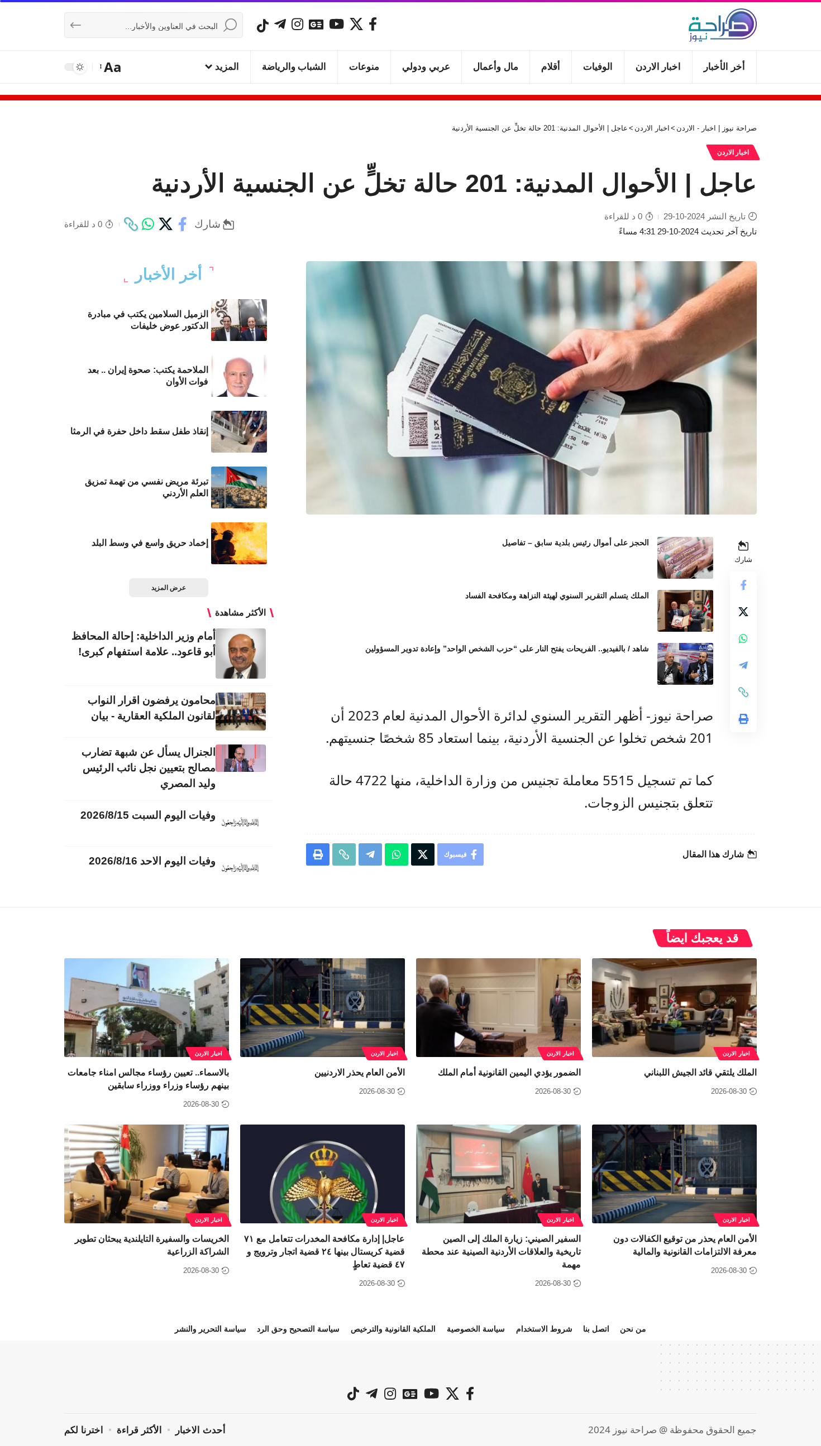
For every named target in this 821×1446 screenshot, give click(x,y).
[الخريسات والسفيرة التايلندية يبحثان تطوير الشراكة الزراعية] (146, 1174)
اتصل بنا (596, 1328)
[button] (111, 67)
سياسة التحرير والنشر (210, 1328)
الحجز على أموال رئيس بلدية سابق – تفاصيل (575, 542)
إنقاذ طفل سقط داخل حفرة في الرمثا (139, 431)
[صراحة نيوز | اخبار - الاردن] (723, 25)
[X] (356, 24)
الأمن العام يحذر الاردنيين (359, 1072)
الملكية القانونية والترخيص (393, 1328)
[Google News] (316, 24)
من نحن (633, 1328)
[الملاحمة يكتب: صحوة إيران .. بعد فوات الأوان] (239, 376)
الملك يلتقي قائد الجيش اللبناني (700, 1072)
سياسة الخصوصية (476, 1328)
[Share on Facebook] (182, 224)
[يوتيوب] (336, 24)
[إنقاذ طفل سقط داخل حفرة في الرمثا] (239, 432)
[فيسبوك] (373, 24)
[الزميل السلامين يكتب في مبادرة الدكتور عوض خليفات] (239, 320)
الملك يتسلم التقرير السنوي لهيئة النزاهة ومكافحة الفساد (557, 595)
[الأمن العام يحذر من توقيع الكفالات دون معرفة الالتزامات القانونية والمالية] (674, 1174)
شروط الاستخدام (544, 1328)
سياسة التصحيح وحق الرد (298, 1328)
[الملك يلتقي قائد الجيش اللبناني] (674, 1007)
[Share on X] (165, 224)
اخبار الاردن (733, 152)
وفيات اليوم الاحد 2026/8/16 (152, 861)
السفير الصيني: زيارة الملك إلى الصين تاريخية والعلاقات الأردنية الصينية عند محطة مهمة (501, 1251)
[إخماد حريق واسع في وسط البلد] (239, 543)
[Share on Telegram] (743, 665)
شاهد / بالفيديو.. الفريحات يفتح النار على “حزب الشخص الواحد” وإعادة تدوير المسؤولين (507, 648)
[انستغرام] (297, 24)
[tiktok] (262, 25)
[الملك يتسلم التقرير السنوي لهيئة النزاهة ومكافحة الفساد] (685, 611)
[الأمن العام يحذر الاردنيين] (322, 1007)
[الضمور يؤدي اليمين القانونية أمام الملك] (498, 1007)
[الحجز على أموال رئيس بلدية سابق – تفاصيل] (685, 558)
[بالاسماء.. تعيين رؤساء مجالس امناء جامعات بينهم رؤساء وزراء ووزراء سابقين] (146, 1007)
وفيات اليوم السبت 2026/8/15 (148, 815)
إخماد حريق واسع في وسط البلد (150, 542)
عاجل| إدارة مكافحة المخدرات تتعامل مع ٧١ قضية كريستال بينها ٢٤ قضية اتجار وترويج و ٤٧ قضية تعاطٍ (324, 1251)
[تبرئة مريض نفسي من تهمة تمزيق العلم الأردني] (239, 487)
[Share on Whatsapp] (148, 224)
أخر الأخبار (168, 274)
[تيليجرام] (280, 24)
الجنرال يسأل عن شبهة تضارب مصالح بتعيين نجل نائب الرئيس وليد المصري (149, 767)
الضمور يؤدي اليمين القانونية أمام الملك (509, 1072)
